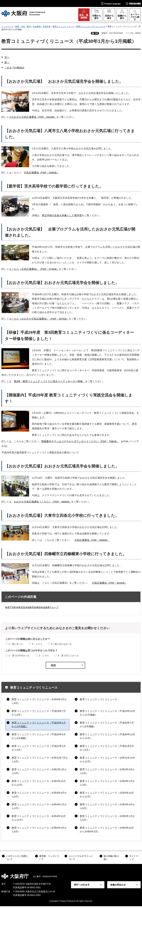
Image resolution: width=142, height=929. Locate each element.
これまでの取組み (14, 67)
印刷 (96, 33)
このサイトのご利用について (17, 857)
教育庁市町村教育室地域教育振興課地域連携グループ (31, 607)
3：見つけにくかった (68, 655)
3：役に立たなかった (61, 644)
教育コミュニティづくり (63, 26)
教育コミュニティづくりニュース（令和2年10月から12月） (39, 783)
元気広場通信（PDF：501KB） (109, 583)
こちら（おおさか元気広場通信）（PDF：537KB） (40, 318)
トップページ (7, 26)
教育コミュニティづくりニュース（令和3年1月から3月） (107, 783)
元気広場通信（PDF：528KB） (41, 172)
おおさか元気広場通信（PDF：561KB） (33, 117)
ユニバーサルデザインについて (81, 857)
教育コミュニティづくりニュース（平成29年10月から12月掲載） (107, 713)
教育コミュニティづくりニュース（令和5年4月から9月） (39, 829)
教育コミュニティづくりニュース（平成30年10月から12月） (107, 736)
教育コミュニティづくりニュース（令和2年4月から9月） (107, 771)
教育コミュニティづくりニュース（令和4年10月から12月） (39, 818)
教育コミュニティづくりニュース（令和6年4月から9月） (39, 701)
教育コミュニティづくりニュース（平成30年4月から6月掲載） (39, 736)
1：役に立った (16, 644)
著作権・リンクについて (49, 857)
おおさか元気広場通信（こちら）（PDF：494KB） (42, 501)
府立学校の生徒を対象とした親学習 (62, 215)
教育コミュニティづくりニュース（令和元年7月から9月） (40, 759)
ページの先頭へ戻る (138, 874)
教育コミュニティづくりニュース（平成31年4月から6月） (107, 748)
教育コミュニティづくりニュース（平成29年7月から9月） (39, 713)
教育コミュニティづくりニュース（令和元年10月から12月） (107, 759)
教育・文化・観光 (23, 26)
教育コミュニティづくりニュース (90, 26)
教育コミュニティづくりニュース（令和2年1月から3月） (39, 771)
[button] (110, 3)
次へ (6, 57)
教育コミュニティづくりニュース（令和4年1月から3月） (39, 806)
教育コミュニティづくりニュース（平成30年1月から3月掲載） (39, 724)
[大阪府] (23, 13)
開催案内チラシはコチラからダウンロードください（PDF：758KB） (80, 441)
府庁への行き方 (82, 885)
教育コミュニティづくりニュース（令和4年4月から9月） (107, 806)
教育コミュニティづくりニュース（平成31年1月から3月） (39, 748)
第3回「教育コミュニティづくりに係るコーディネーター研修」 (49, 381)
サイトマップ (133, 857)
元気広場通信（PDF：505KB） (91, 540)
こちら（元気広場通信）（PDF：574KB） (35, 269)
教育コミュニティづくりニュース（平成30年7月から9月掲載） (107, 724)
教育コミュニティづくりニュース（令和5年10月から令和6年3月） (107, 829)
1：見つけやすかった (19, 655)
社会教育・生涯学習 (41, 26)
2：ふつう (37, 644)
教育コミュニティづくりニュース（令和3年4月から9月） (39, 794)
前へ (6, 62)
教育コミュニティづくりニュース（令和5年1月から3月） (107, 818)
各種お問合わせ (118, 885)
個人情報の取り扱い (111, 857)
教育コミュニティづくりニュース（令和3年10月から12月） (107, 794)
